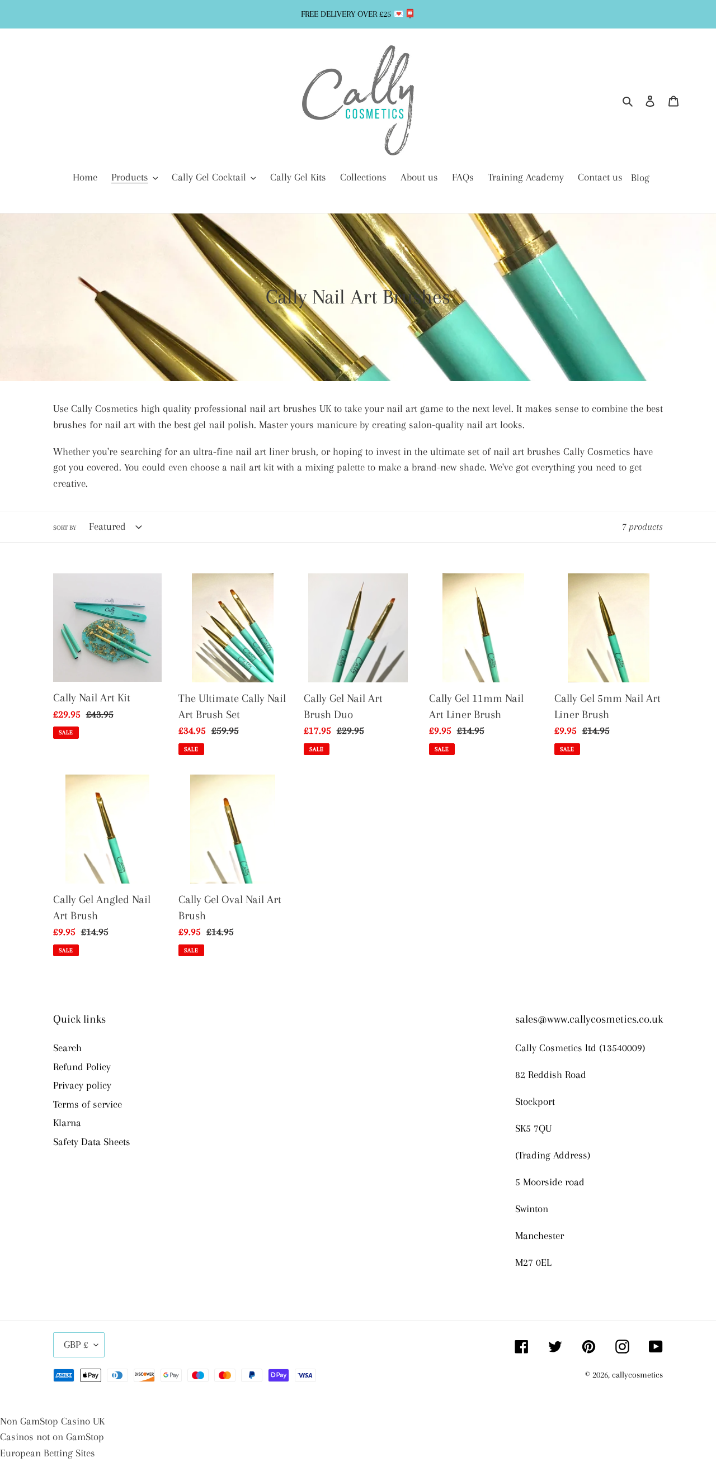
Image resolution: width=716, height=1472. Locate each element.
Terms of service (87, 1104)
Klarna (67, 1122)
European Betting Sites (47, 1453)
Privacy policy (82, 1085)
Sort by (64, 527)
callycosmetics (637, 1375)
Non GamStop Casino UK (52, 1421)
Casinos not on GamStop (52, 1436)
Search (67, 1047)
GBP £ (76, 1344)
